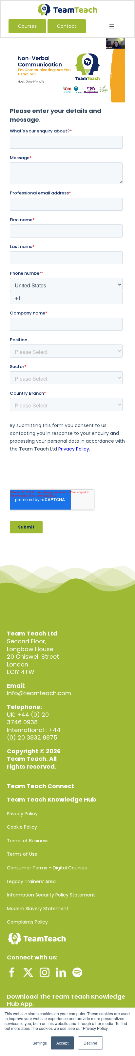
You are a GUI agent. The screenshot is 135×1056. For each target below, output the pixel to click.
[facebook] (12, 972)
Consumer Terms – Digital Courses (47, 868)
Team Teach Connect (40, 786)
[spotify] (77, 972)
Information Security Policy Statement (51, 895)
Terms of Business (27, 840)
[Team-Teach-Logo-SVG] (67, 7)
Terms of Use (22, 854)
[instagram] (44, 972)
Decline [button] (90, 1043)
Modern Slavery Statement (37, 908)
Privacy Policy (22, 813)
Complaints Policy (27, 922)
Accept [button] (62, 1043)
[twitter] (28, 972)
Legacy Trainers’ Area (31, 881)
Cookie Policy (22, 827)
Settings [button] (39, 1043)
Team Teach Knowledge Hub (51, 799)
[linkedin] (61, 972)
